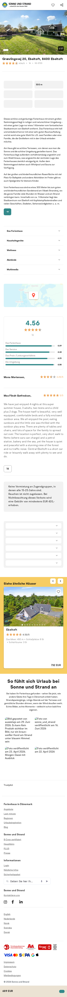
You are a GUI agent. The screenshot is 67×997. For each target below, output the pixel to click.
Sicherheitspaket (12, 874)
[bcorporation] (55, 949)
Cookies (8, 971)
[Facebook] (15, 901)
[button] (19, 731)
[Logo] (15, 5)
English (7, 914)
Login (6, 865)
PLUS (6, 848)
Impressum (9, 962)
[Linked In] (22, 901)
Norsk (6, 923)
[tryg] (45, 949)
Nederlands (9, 918)
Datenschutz (10, 966)
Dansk (7, 932)
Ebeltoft (11, 630)
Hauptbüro (9, 844)
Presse (7, 853)
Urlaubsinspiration (12, 822)
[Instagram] (7, 901)
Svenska (8, 927)
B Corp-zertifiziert (12, 839)
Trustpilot (8, 785)
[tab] (22, 625)
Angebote (8, 809)
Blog (6, 827)
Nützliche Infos (11, 870)
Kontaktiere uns (12, 895)
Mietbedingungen (12, 975)
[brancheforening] (14, 949)
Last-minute (10, 813)
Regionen (8, 818)
